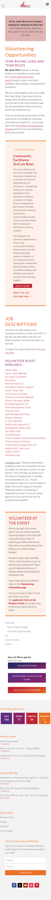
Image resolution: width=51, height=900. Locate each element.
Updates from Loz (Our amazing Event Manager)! (22, 755)
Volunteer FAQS (27, 665)
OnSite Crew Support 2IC (17, 424)
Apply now (22, 286)
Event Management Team (18, 407)
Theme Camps (12, 640)
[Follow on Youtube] (25, 885)
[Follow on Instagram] (31, 885)
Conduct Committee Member (19, 397)
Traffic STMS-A (12, 451)
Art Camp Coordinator (16, 377)
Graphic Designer (13, 417)
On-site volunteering (27, 690)
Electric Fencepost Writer (17, 400)
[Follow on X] (20, 885)
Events (8, 644)
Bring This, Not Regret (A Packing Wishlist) (19, 788)
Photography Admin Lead (17, 428)
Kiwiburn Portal (7, 817)
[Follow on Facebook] (14, 885)
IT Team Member (13, 421)
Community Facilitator (16, 394)
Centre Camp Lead (14, 390)
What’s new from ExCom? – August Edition (20, 748)
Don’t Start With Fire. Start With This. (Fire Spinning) (24, 795)
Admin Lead (11, 370)
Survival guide (6, 831)
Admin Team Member (16, 373)
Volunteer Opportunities (19, 631)
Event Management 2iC (16, 404)
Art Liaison (10, 380)
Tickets (3, 822)
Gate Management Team (17, 414)
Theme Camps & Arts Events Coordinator (25, 438)
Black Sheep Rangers (17, 627)
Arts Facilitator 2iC (14, 383)
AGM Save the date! (9, 741)
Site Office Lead (12, 431)
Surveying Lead (12, 434)
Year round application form (27, 678)
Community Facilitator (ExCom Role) (23, 160)
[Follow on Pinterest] (37, 885)
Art (6, 635)
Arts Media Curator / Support (19, 387)
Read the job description (21, 294)
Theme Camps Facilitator (17, 441)
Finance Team (12, 411)
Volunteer (10, 623)
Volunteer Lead (12, 455)
